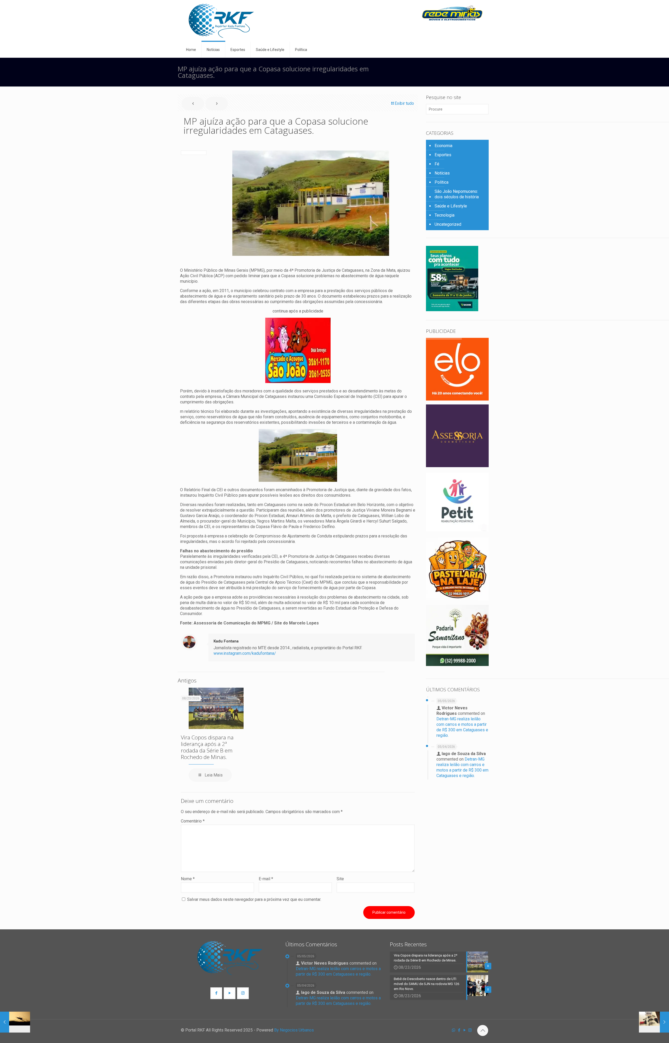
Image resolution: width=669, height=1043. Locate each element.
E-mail (266, 878)
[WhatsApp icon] (453, 1030)
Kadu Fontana (226, 641)
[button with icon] (216, 993)
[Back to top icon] (482, 1030)
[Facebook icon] (459, 1030)
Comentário (193, 821)
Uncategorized (448, 224)
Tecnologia (444, 215)
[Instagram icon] (470, 1030)
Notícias (442, 173)
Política (441, 182)
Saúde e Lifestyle (451, 206)
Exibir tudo (404, 103)
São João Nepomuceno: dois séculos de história (457, 194)
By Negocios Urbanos (294, 1030)
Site (340, 878)
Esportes (443, 154)
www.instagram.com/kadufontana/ (245, 653)
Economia (443, 145)
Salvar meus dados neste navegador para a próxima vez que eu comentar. (254, 899)
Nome (188, 878)
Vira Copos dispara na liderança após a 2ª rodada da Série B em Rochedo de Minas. (207, 747)
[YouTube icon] (464, 1030)
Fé (437, 163)
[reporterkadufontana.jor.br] (221, 21)
